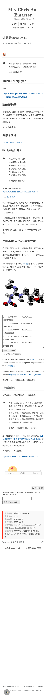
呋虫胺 (26, 264)
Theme (14, 691)
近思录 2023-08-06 (33, 548)
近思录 (20, 43)
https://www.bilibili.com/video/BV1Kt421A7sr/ (20, 456)
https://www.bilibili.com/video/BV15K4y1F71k (20, 192)
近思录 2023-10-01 (12, 548)
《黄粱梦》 (9, 388)
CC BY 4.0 (15, 534)
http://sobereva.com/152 (12, 142)
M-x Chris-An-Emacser (23, 12)
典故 (14, 542)
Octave (7, 542)
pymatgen (11, 366)
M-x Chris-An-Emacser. (26, 686)
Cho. (22, 691)
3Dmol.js (34, 359)
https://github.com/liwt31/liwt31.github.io (25, 375)
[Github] (41, 471)
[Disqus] (23, 583)
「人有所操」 (11, 197)
